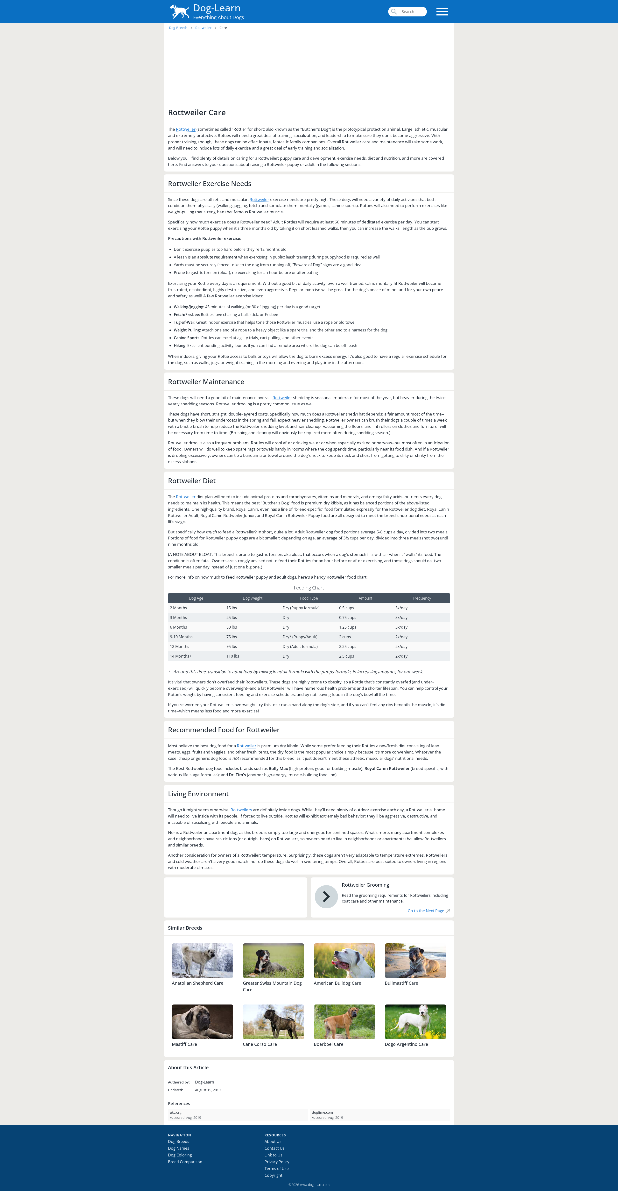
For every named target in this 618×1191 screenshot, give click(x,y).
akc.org (176, 1112)
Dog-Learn (217, 7)
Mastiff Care (184, 1044)
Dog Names (178, 1148)
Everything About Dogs (218, 17)
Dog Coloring (180, 1155)
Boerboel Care (328, 1044)
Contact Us (275, 1148)
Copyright (273, 1175)
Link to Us (273, 1155)
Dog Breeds (178, 27)
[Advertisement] (309, 70)
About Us (273, 1141)
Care (223, 27)
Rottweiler (203, 27)
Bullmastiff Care (401, 983)
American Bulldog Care (337, 983)
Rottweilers (241, 809)
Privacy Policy (277, 1161)
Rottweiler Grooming (365, 885)
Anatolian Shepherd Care (197, 983)
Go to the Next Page (426, 910)
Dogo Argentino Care (406, 1044)
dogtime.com (322, 1112)
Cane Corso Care (260, 1044)
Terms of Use (277, 1168)
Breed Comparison (185, 1161)
